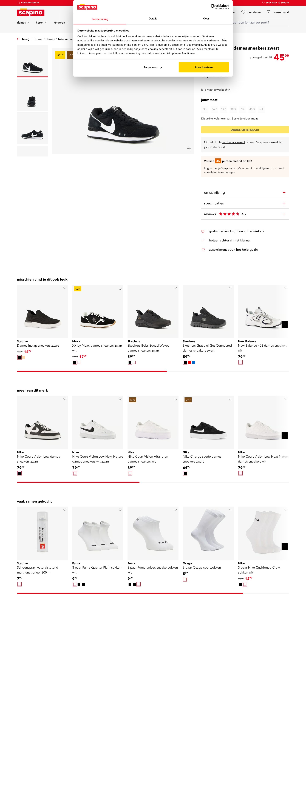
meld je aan (263, 168)
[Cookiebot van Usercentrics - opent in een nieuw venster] (213, 6)
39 (242, 109)
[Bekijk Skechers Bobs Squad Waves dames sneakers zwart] (153, 310)
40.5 (252, 109)
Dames (50, 39)
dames (21, 22)
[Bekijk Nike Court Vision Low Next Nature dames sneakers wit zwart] (97, 421)
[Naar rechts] (285, 324)
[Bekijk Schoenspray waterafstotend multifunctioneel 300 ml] (42, 532)
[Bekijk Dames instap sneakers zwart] (42, 310)
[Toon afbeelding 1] (32, 61)
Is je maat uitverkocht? (215, 89)
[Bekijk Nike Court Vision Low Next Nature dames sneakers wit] (263, 421)
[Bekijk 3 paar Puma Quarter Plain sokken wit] (97, 532)
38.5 (233, 109)
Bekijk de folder (30, 3)
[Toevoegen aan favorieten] (64, 287)
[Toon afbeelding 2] (32, 95)
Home (38, 39)
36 (204, 109)
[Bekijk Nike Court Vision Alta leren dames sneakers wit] (153, 421)
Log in (208, 168)
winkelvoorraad (233, 142)
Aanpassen (150, 67)
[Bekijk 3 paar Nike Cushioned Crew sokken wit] (263, 532)
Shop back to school (277, 3)
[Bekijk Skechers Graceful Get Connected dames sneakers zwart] (208, 310)
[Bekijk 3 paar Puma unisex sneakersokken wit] (153, 532)
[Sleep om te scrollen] (92, 371)
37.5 (223, 109)
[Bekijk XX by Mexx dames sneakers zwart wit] (97, 310)
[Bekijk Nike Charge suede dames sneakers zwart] (208, 421)
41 (261, 109)
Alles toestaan (203, 67)
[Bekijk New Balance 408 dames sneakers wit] (263, 310)
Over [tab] (206, 18)
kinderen (59, 22)
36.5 (214, 109)
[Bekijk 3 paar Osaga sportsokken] (208, 532)
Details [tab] (153, 18)
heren (39, 22)
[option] (19, 357)
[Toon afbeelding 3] (32, 128)
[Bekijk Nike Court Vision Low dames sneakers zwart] (42, 421)
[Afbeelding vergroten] (189, 149)
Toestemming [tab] (99, 19)
